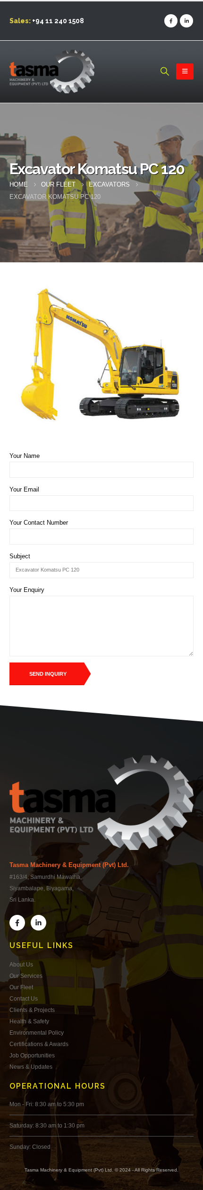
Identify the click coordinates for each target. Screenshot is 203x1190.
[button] (165, 71)
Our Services (25, 976)
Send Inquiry (48, 674)
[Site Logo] (51, 71)
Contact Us (23, 998)
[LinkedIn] (186, 20)
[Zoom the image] (101, 761)
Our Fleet (21, 987)
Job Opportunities (32, 1055)
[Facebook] (171, 20)
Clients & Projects (32, 1010)
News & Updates (30, 1067)
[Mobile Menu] (185, 71)
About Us (21, 964)
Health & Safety (29, 1021)
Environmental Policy (36, 1032)
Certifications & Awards (38, 1044)
